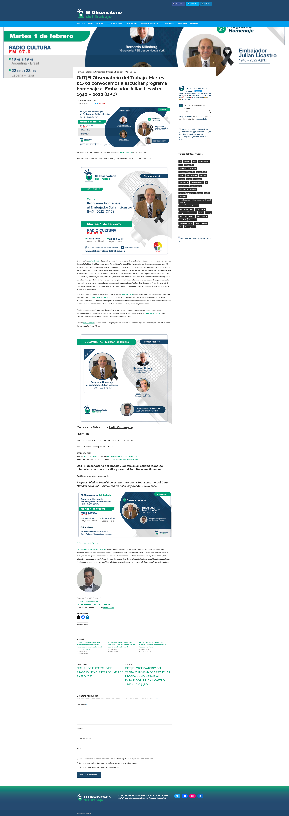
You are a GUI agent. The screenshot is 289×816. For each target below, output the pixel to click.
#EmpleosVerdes (185, 116)
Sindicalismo (132, 24)
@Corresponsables (189, 129)
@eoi (181, 139)
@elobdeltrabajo (90, 456)
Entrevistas (169, 24)
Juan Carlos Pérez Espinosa (188, 189)
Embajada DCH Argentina (187, 172)
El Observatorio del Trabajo (87, 543)
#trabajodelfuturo (202, 119)
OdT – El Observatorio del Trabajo (125, 459)
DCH (181, 165)
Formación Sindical (85, 72)
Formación (197, 179)
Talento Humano (202, 216)
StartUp (201, 213)
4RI (180, 161)
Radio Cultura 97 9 (121, 427)
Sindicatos (100, 72)
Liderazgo (199, 193)
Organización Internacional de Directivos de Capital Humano (195, 201)
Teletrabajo (192, 220)
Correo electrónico (85, 738)
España (182, 179)
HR (206, 182)
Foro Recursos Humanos (145, 469)
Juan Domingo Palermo (89, 601)
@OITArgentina (185, 137)
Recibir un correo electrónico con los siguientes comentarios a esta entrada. (107, 763)
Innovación (183, 186)
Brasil (194, 161)
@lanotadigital (202, 129)
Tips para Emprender (186, 223)
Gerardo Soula (184, 182)
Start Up (208, 213)
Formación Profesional (150, 24)
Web (79, 748)
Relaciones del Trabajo (186, 209)
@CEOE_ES (206, 131)
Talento (191, 216)
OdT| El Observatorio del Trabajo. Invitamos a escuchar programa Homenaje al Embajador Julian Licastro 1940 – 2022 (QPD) (147, 676)
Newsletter (182, 24)
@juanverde (197, 131)
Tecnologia (183, 220)
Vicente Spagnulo (190, 227)
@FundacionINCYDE (200, 137)
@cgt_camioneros (196, 134)
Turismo (204, 223)
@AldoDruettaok (185, 131)
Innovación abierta (195, 186)
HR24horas (117, 469)
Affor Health (108, 607)
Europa (189, 179)
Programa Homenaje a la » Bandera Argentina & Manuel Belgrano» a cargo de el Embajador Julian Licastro (121, 644)
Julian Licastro (126, 152)
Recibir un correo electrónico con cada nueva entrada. (99, 767)
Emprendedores (192, 175)
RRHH (197, 209)
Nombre (81, 728)
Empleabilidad (201, 172)
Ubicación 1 (119, 72)
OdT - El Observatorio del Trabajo (194, 106)
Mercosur (183, 196)
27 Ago (186, 111)
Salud (203, 209)
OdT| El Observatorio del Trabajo (102, 297)
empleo (182, 175)
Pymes (182, 206)
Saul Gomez (183, 213)
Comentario (82, 704)
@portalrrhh (183, 134)
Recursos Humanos (95, 24)
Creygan (88, 813)
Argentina (187, 161)
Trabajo (109, 72)
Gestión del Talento (197, 182)
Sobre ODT (81, 24)
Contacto (194, 24)
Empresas (203, 175)
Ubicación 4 (130, 72)
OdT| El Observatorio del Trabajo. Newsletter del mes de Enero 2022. (100, 672)
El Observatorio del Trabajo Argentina (122, 456)
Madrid (207, 193)
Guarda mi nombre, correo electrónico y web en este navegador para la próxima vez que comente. (116, 759)
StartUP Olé (183, 216)
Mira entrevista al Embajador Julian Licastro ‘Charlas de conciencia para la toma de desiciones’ (152, 644)
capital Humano (204, 161)
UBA (181, 227)
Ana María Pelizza (153, 313)
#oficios (198, 116)
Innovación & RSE (115, 24)
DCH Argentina (189, 165)
